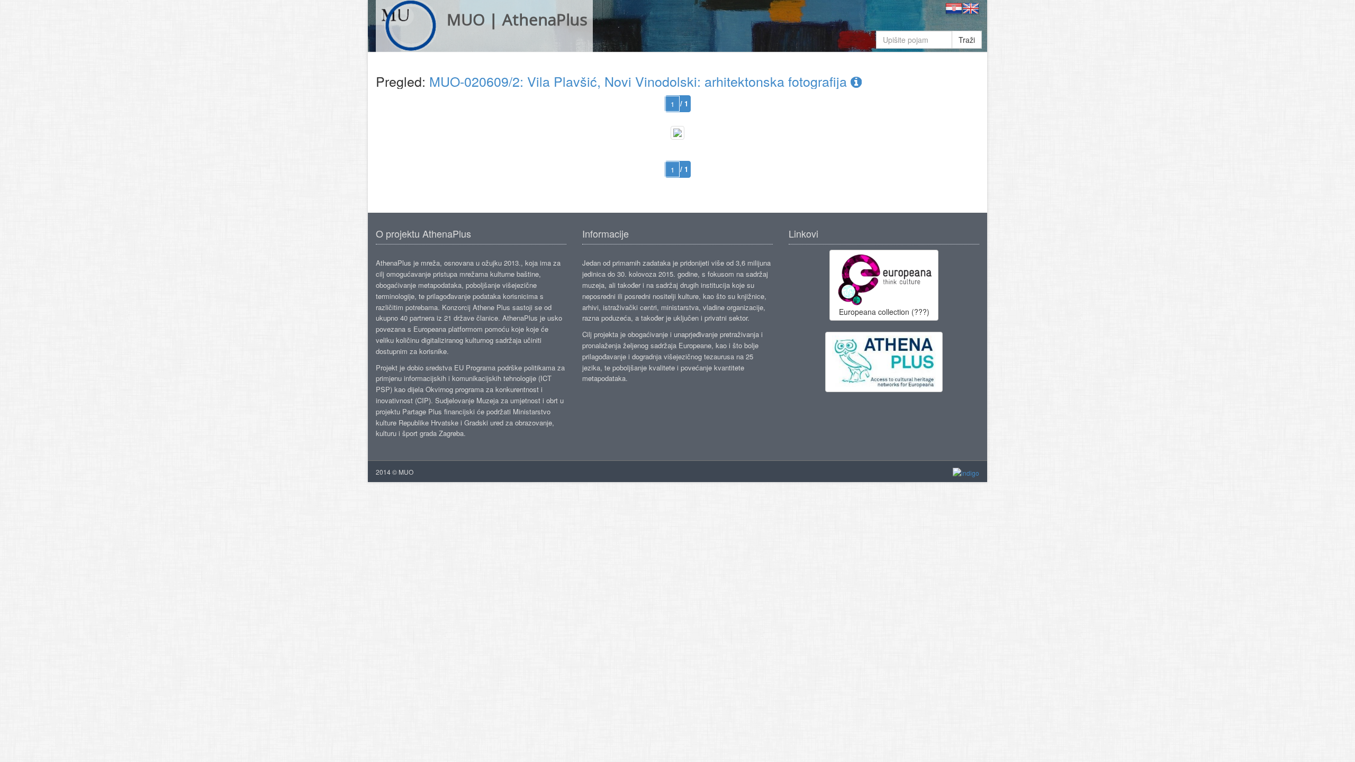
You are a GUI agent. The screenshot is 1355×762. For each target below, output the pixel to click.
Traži (967, 39)
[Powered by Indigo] (966, 472)
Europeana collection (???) (884, 311)
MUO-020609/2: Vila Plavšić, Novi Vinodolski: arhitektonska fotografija (640, 80)
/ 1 (684, 103)
